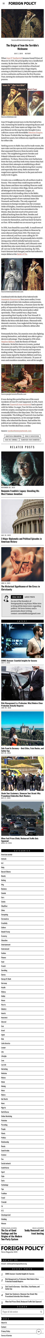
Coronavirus (5, 918)
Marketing (4, 1069)
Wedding (4, 1219)
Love (2, 1060)
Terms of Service (6, 1335)
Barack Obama (6, 871)
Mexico (3, 1077)
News (2, 1103)
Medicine (4, 1073)
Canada (3, 893)
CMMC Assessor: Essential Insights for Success (19, 660)
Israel (3, 1030)
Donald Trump (5, 931)
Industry (3, 1009)
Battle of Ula (22, 254)
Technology (4, 1184)
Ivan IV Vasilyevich (14, 58)
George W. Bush (6, 979)
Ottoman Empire (35, 132)
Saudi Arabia (5, 1150)
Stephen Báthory (8, 342)
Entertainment (5, 944)
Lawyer (3, 1047)
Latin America (5, 1043)
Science (3, 1154)
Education (4, 940)
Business (4, 888)
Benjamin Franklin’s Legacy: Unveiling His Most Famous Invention (20, 492)
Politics (3, 1137)
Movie (3, 1081)
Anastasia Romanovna (10, 299)
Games (3, 974)
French (3, 966)
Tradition (4, 1193)
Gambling (4, 970)
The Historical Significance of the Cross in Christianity (20, 588)
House (3, 1000)
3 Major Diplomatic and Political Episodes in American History (21, 540)
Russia (3, 1146)
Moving (3, 1086)
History (28, 54)
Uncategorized (5, 1214)
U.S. (2, 1210)
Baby (2, 867)
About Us (4, 1322)
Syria (2, 1180)
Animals (3, 858)
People (3, 1129)
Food (2, 961)
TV (2, 1206)
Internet (3, 1021)
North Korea (5, 1111)
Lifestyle (3, 1056)
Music (3, 1090)
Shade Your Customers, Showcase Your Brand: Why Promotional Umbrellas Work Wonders (20, 794)
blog (2, 884)
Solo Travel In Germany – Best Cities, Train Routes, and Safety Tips (22, 749)
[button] (41, 1311)
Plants (3, 1133)
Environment (5, 948)
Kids (2, 1039)
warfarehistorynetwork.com (19, 431)
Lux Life (3, 1064)
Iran (2, 1026)
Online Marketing (6, 1116)
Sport (3, 1172)
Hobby (3, 996)
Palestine (4, 1120)
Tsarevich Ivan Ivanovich (20, 404)
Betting (3, 880)
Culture (3, 927)
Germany (4, 983)
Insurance (4, 1017)
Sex (2, 1159)
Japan (3, 1034)
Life (2, 1051)
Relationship (5, 1142)
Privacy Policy (5, 1331)
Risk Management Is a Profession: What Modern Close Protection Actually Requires (22, 704)
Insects (3, 1013)
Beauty (3, 876)
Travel (3, 1197)
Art (2, 863)
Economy (4, 936)
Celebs (3, 901)
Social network (6, 1163)
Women (3, 1223)
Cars (2, 897)
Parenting (4, 1124)
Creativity (4, 923)
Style (2, 1176)
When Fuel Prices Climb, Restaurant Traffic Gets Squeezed (19, 839)
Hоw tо (3, 1004)
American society (6, 854)
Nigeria (3, 1107)
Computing (4, 914)
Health (3, 987)
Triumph (3, 1202)
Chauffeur (4, 906)
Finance (3, 957)
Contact (3, 1327)
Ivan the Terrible (11, 440)
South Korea (5, 1167)
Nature (3, 1094)
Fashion (3, 953)
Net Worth (4, 1099)
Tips (2, 1189)
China (3, 910)
